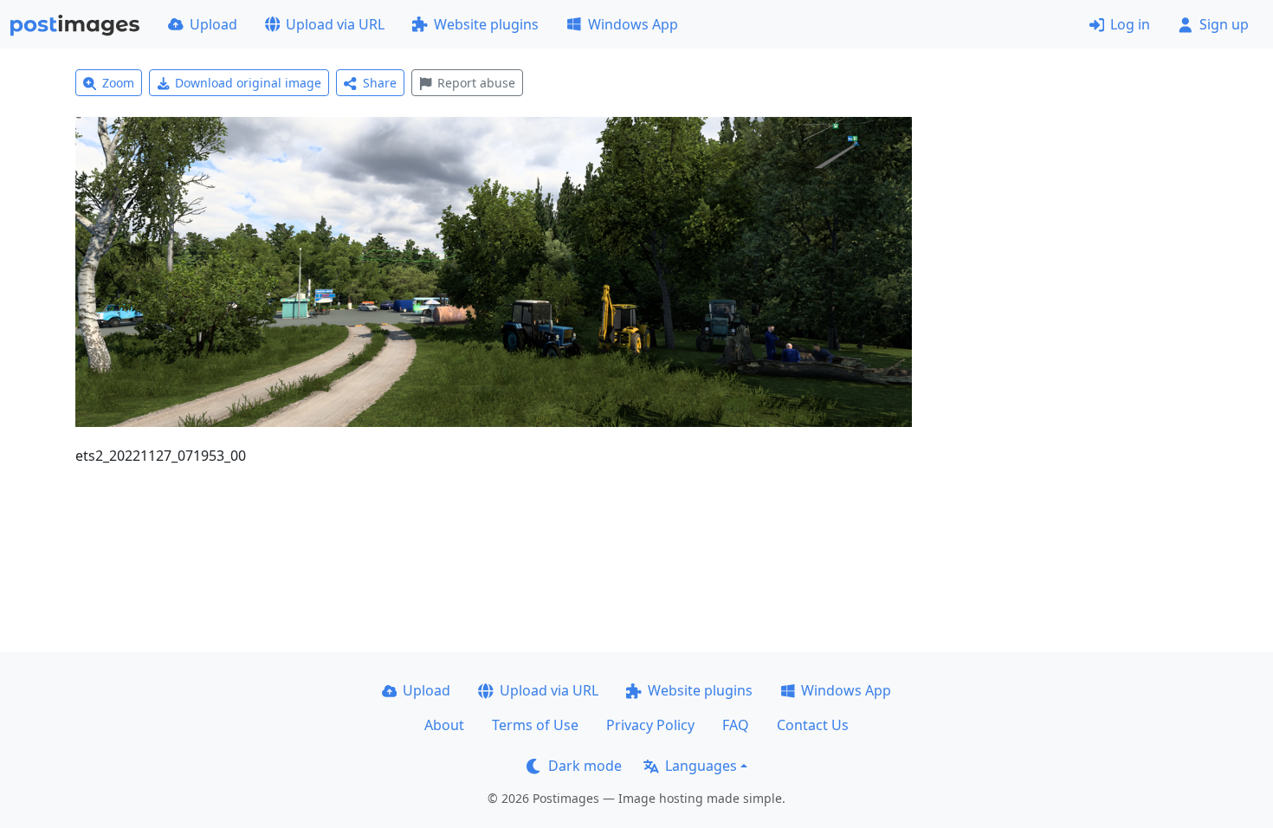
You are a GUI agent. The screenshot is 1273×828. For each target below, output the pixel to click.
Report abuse (476, 82)
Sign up (1224, 24)
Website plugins (486, 24)
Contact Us (813, 724)
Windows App (633, 24)
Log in (1130, 24)
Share (380, 82)
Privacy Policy (650, 724)
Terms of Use (535, 724)
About (444, 724)
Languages (701, 765)
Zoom (118, 82)
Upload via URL (335, 24)
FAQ (735, 724)
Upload (213, 24)
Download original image (248, 82)
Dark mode (585, 765)
